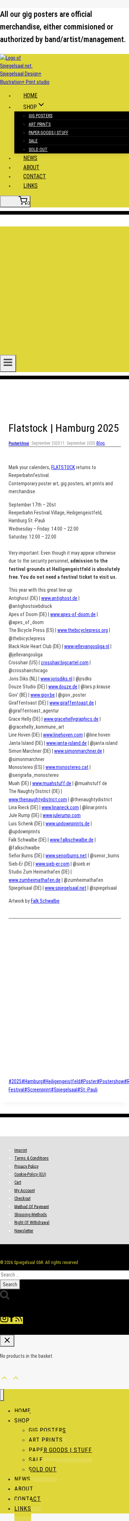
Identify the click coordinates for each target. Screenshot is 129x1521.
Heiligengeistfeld (61, 1081)
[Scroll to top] (4, 1377)
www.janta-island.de (66, 743)
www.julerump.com (62, 815)
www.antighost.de (59, 598)
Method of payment (31, 1206)
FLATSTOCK (63, 467)
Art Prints (40, 124)
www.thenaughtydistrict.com (38, 799)
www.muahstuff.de (51, 783)
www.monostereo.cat (67, 767)
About (31, 167)
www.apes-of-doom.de (73, 614)
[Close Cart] (7, 1341)
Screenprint (37, 1089)
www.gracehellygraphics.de (71, 719)
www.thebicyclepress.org (82, 630)
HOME (30, 95)
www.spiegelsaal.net (65, 888)
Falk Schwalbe (45, 901)
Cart (17, 1182)
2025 (15, 1081)
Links (30, 185)
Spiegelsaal (64, 1089)
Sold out (38, 149)
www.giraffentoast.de (71, 703)
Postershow (19, 443)
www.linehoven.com (63, 735)
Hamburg (32, 1081)
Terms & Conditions (31, 1158)
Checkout (22, 1198)
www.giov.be (42, 695)
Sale (33, 140)
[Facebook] (11, 1320)
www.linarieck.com (60, 807)
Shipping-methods (30, 1214)
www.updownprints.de (68, 823)
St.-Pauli (87, 1089)
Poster (88, 1081)
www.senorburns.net (66, 855)
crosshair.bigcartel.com (65, 662)
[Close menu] (2, 1395)
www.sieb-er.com (52, 864)
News (30, 158)
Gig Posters (40, 115)
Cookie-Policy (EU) (30, 1174)
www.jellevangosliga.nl (86, 646)
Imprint (20, 1150)
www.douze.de (62, 687)
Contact (34, 176)
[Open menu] (8, 363)
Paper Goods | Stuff (48, 132)
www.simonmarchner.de (78, 751)
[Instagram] (4, 1320)
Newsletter (23, 1230)
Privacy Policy (26, 1166)
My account (24, 1190)
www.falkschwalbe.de (72, 840)
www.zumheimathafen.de (35, 880)
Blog (100, 443)
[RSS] (18, 1320)
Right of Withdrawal (31, 1222)
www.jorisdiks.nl (56, 679)
